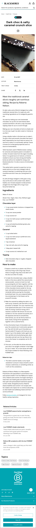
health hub (8, 14)
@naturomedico (12, 395)
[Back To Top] (31, 490)
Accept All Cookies (17, 524)
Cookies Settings (18, 515)
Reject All (18, 520)
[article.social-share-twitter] (20, 90)
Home (2, 14)
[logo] (14, 3)
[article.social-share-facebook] (15, 90)
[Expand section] (34, 496)
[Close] (33, 508)
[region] (18, 516)
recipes (15, 14)
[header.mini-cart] (33, 3)
